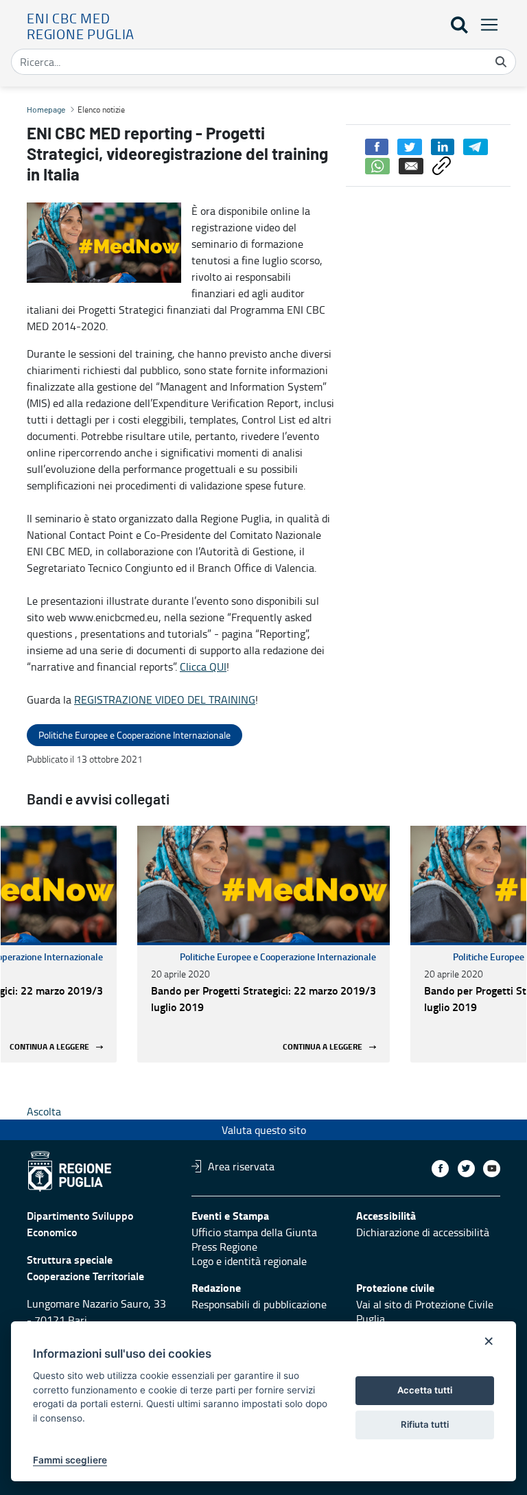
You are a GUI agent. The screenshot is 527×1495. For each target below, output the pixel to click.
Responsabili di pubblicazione (259, 1304)
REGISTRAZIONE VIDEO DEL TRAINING (164, 699)
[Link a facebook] (440, 1168)
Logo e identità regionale (249, 1260)
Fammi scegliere (70, 1460)
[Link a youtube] (491, 1168)
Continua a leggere (49, 1047)
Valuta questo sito (264, 1129)
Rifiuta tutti (425, 1424)
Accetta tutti (424, 1389)
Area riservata (241, 1166)
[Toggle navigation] (485, 24)
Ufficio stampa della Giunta (254, 1232)
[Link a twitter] (466, 1168)
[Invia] (501, 62)
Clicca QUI (203, 666)
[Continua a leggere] (263, 884)
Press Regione (224, 1246)
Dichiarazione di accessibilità (422, 1232)
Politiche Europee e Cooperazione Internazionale (278, 956)
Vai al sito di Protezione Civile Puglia (424, 1311)
